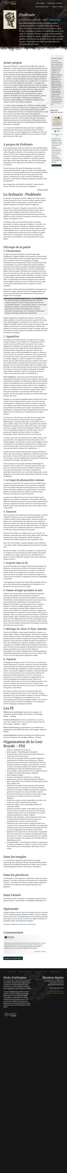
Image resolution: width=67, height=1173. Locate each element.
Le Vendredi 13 (57, 129)
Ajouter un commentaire (13, 958)
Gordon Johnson (23, 924)
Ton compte (40, 3)
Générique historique (54, 20)
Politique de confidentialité (55, 993)
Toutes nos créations (54, 3)
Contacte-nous (57, 7)
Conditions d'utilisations (56, 991)
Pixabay (33, 924)
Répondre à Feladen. (41, 951)
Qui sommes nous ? (42, 7)
